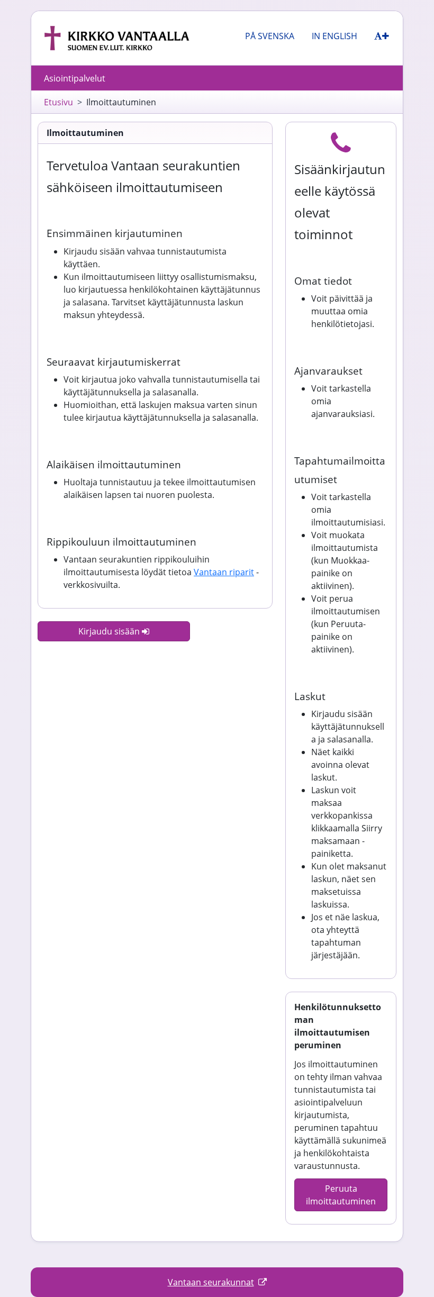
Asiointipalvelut (74, 78)
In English (334, 36)
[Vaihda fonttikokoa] (381, 36)
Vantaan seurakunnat (211, 1282)
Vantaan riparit (224, 572)
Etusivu (58, 102)
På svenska (269, 36)
